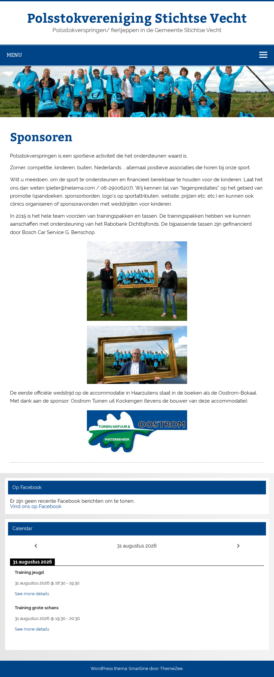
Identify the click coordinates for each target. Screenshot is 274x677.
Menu (14, 55)
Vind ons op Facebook (35, 506)
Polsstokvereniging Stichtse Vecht (137, 17)
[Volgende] (238, 545)
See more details (32, 593)
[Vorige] (35, 545)
